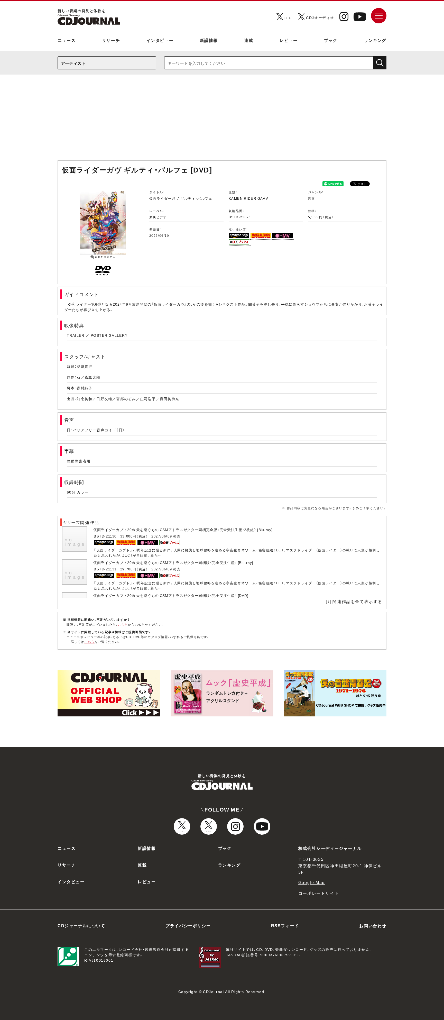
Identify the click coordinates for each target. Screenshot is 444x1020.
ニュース (67, 40)
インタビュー (160, 40)
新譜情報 (209, 40)
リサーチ (111, 40)
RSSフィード (285, 925)
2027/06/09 (161, 536)
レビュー (289, 40)
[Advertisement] (222, 120)
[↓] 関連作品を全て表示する (354, 601)
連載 (248, 40)
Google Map (311, 882)
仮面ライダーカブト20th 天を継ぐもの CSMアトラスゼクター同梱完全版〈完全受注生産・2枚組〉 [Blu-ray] (182, 529)
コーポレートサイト (318, 893)
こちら (123, 624)
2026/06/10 (159, 235)
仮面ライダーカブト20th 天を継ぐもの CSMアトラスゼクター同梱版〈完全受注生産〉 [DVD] (170, 595)
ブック (331, 40)
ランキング (375, 40)
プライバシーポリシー (188, 925)
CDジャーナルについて (81, 925)
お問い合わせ (372, 925)
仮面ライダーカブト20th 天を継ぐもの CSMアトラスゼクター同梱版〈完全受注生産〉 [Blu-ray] (173, 562)
